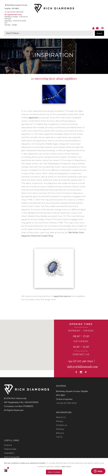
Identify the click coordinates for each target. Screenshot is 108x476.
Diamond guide (11, 457)
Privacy (59, 421)
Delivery (60, 429)
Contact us (61, 425)
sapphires (33, 117)
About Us (60, 417)
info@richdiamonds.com (82, 367)
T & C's (59, 437)
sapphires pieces (62, 296)
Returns (60, 433)
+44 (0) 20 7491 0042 (66, 403)
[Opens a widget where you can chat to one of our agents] (98, 471)
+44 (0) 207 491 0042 (15, 12)
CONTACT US (81, 354)
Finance (8, 445)
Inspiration (9, 453)
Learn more (66, 466)
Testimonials (10, 449)
